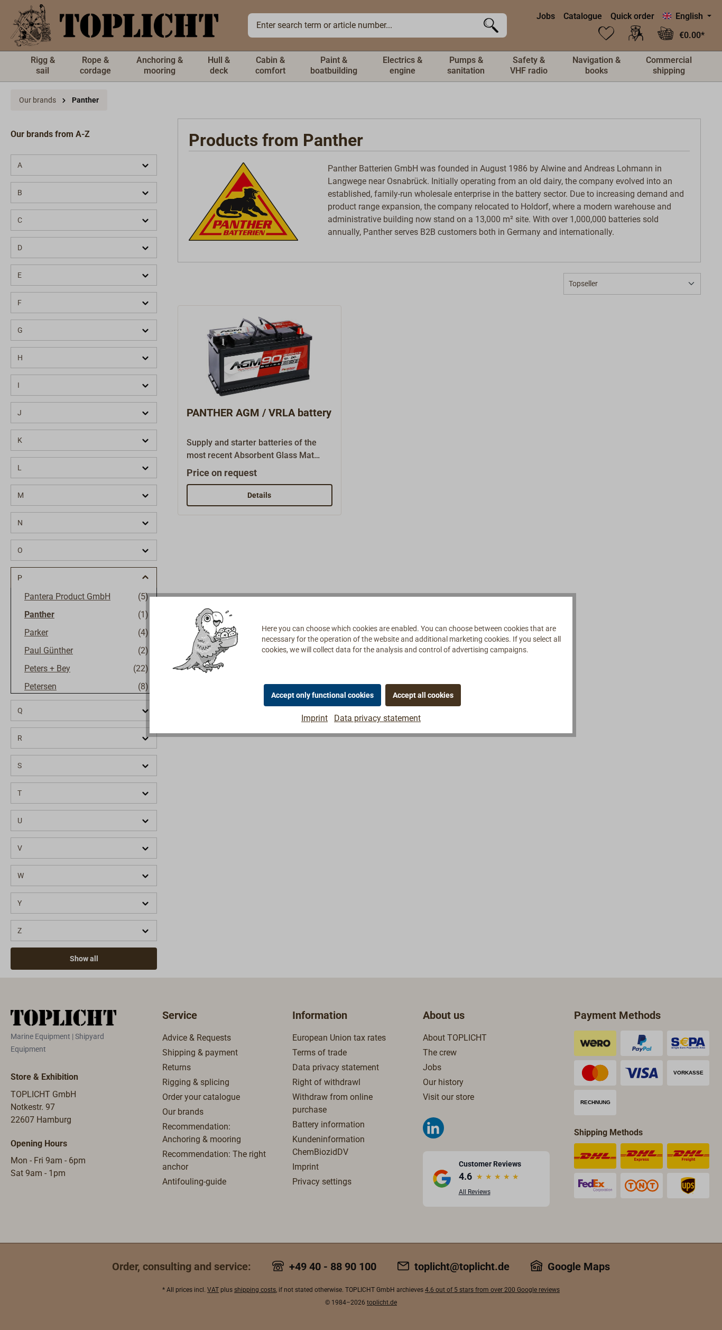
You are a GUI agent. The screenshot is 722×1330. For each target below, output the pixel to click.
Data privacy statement (377, 718)
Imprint (314, 718)
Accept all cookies (423, 695)
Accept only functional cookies (322, 695)
